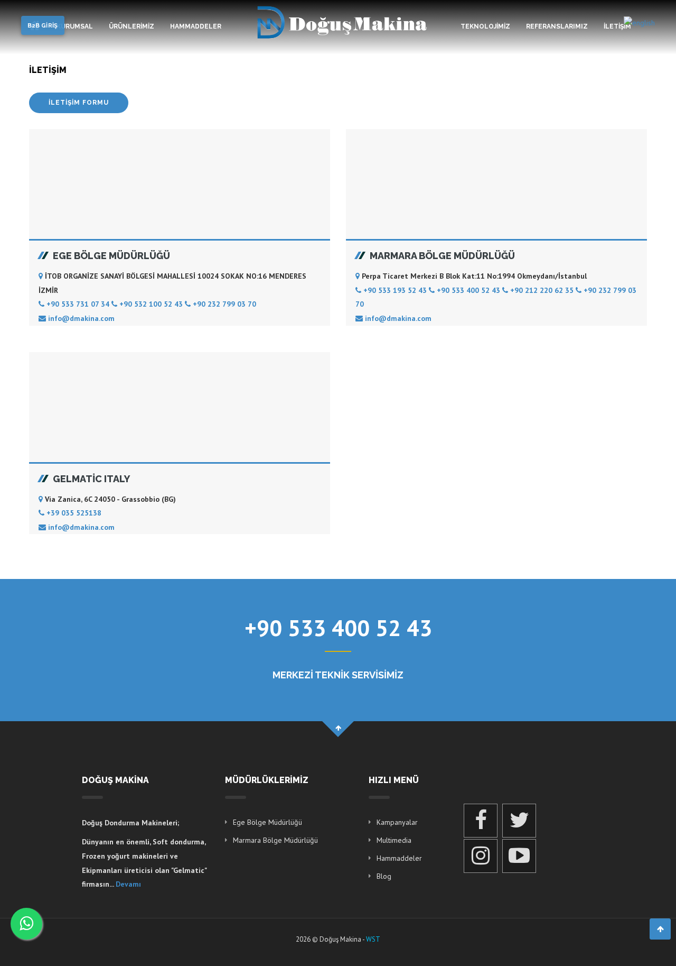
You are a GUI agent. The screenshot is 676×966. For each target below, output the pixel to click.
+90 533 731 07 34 (77, 304)
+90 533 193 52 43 (395, 290)
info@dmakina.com (80, 318)
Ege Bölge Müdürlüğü (267, 822)
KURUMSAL (75, 26)
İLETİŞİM (617, 26)
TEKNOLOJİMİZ (485, 26)
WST (373, 939)
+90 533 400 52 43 (468, 290)
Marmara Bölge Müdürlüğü (275, 840)
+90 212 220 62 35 (542, 290)
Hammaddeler (399, 858)
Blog (384, 876)
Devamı (128, 884)
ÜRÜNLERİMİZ (131, 26)
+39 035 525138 (72, 513)
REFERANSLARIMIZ (557, 26)
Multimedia (394, 840)
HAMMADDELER (195, 26)
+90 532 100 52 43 (151, 304)
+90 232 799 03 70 (223, 304)
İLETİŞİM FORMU (79, 102)
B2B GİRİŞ (42, 25)
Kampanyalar (397, 822)
